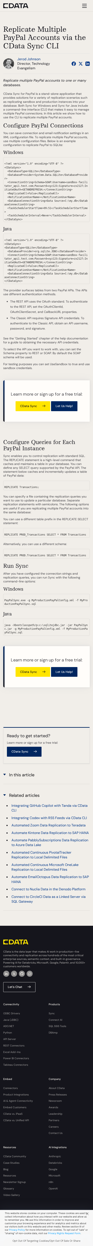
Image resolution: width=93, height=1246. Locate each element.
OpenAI (53, 1188)
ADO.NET (8, 1026)
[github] (22, 974)
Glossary (8, 1188)
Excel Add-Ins (12, 1052)
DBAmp (53, 1032)
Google (53, 1169)
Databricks (55, 1163)
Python (7, 1032)
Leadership (56, 1114)
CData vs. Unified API (16, 1120)
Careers (54, 1127)
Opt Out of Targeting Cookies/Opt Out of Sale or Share (46, 1241)
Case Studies (11, 1163)
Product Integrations (16, 1094)
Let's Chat (15, 987)
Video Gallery (11, 1195)
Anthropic (55, 1156)
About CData (57, 1088)
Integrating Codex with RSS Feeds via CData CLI (49, 818)
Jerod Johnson (28, 59)
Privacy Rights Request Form (64, 1233)
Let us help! (64, 406)
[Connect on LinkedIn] (87, 64)
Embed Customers (14, 1107)
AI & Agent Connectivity (18, 1101)
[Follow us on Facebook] (74, 64)
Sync (52, 1013)
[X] (14, 974)
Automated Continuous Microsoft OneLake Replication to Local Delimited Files (45, 867)
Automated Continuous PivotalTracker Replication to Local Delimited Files (41, 854)
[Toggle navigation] (84, 5)
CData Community (14, 1156)
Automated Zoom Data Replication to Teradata (48, 825)
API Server (9, 1039)
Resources (9, 1175)
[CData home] (19, 5)
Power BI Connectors (16, 1058)
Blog (5, 1169)
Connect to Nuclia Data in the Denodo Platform (48, 889)
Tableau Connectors (15, 1065)
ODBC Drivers (11, 1013)
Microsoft (54, 1175)
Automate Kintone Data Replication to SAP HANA (50, 833)
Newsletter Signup (14, 1182)
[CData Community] (30, 974)
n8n (51, 1182)
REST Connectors (13, 1045)
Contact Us (56, 1133)
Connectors (10, 1088)
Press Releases (58, 1094)
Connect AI (55, 1020)
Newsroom (55, 1101)
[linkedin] (6, 974)
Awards (53, 1107)
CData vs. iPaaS (12, 1114)
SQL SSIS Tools (57, 1026)
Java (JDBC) (10, 1020)
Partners (54, 1120)
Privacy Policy (17, 1229)
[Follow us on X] (81, 64)
